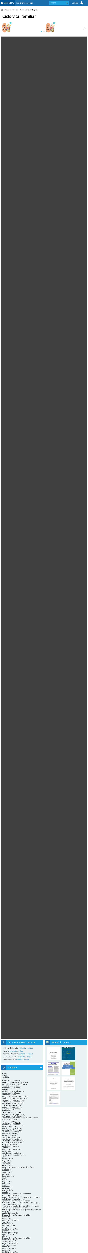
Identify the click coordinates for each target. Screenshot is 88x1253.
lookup (30, 1048)
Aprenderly (9, 2)
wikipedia (23, 1048)
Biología (16, 10)
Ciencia (8, 10)
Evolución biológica (29, 10)
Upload (75, 3)
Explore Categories (24, 3)
